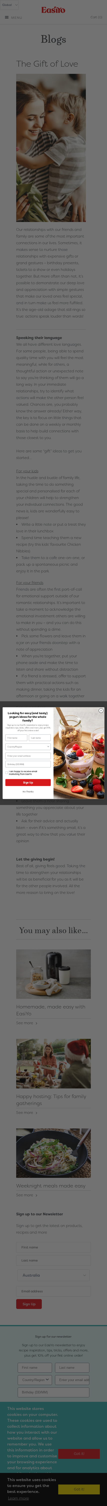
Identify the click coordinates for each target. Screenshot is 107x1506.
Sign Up (28, 782)
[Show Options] (48, 746)
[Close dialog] (101, 710)
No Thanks (28, 791)
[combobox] (27, 746)
